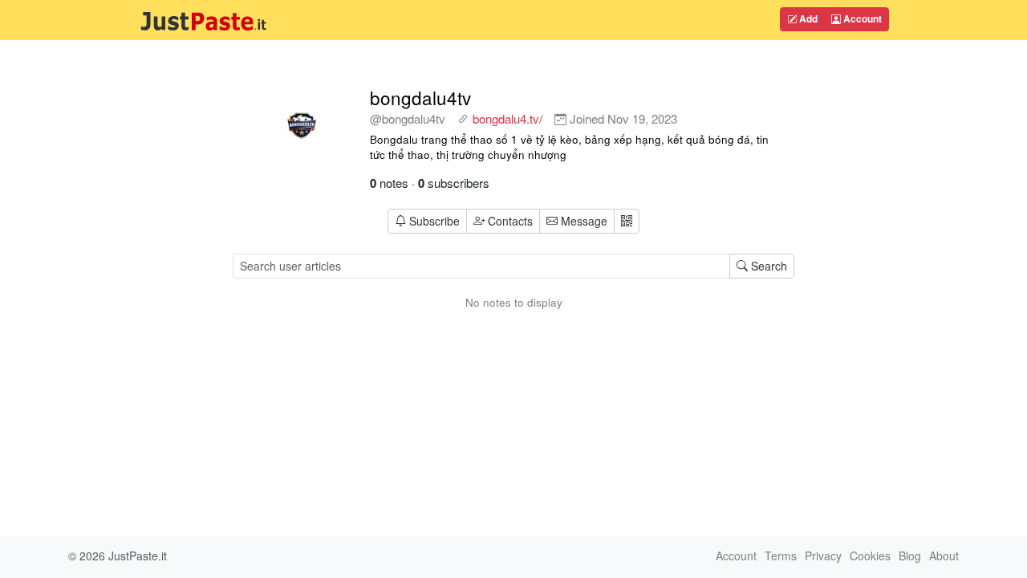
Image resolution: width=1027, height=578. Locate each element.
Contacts (510, 221)
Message (582, 221)
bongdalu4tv (420, 97)
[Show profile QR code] (626, 221)
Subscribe (434, 221)
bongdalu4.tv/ (507, 118)
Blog (910, 555)
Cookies (870, 555)
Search (767, 266)
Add (807, 18)
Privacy (823, 555)
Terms (781, 555)
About (944, 555)
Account (861, 18)
